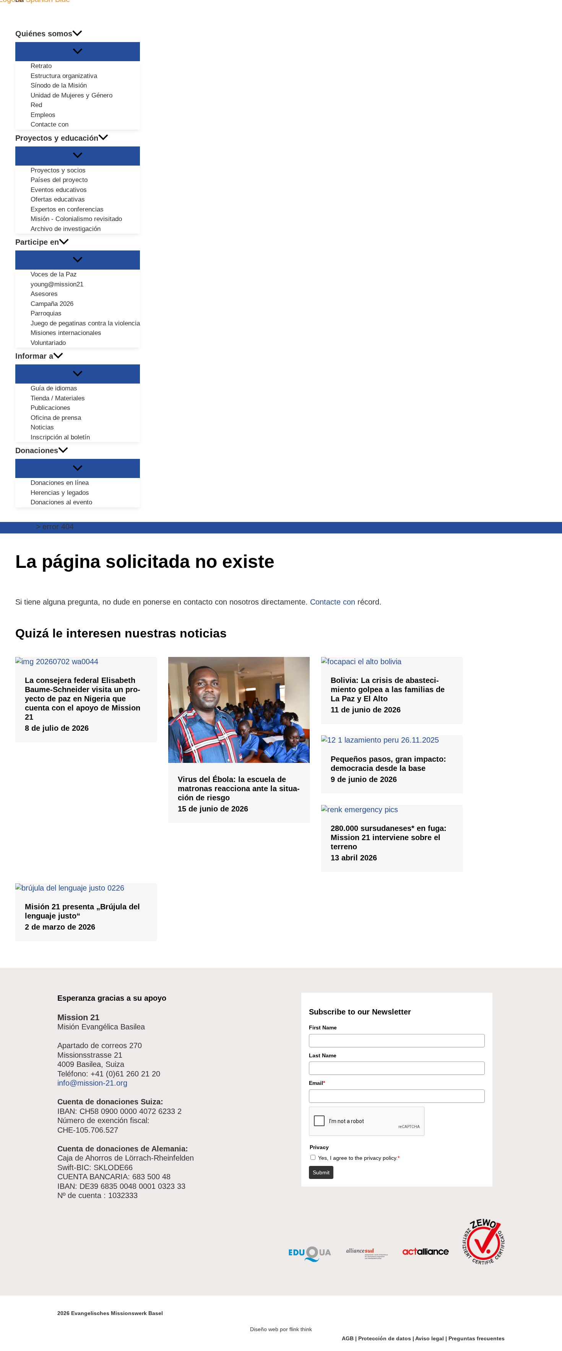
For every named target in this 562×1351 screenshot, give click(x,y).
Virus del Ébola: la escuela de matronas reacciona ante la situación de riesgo (239, 788)
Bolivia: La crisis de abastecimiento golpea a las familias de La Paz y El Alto (388, 689)
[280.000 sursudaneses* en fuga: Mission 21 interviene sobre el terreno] (392, 809)
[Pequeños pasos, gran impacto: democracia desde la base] (392, 740)
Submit (321, 1172)
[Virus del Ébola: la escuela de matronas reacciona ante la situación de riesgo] (239, 760)
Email (317, 1083)
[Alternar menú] (77, 51)
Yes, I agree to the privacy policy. (359, 1158)
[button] (77, 33)
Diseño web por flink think (281, 1329)
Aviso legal (429, 1338)
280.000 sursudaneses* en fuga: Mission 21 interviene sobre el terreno (389, 837)
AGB (348, 1338)
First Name (323, 1027)
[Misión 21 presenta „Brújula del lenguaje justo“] (86, 888)
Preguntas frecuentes (476, 1338)
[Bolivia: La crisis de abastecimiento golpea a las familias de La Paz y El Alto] (392, 661)
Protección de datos (384, 1338)
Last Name (322, 1055)
